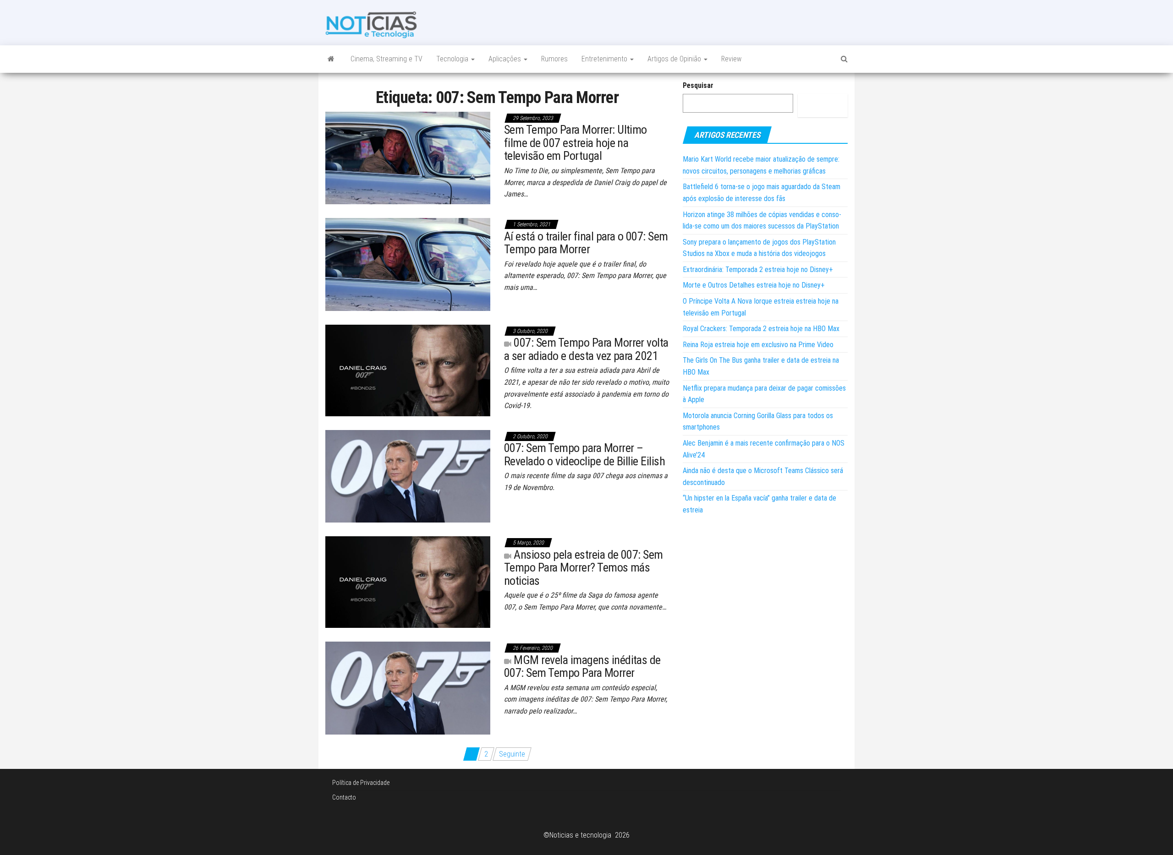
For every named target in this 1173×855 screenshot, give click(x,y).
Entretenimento (605, 58)
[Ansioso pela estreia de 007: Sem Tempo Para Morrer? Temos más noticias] (407, 581)
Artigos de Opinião (675, 58)
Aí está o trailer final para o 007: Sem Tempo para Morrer (586, 242)
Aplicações (505, 58)
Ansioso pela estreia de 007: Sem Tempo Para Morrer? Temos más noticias (583, 568)
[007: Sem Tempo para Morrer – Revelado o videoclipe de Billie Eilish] (407, 475)
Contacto (344, 797)
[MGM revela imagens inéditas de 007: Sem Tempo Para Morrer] (407, 687)
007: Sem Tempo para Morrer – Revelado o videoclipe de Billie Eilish (584, 454)
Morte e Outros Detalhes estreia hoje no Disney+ (754, 285)
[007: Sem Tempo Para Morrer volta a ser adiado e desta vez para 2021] (407, 369)
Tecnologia (453, 58)
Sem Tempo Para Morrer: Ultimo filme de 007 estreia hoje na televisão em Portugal (575, 143)
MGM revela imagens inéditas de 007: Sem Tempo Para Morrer (582, 666)
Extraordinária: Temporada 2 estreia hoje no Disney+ (758, 269)
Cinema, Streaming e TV (386, 58)
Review (731, 58)
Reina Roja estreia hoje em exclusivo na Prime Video (758, 344)
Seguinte (512, 754)
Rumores (554, 58)
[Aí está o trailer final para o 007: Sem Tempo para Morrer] (407, 264)
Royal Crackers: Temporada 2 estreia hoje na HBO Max (761, 328)
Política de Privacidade (360, 782)
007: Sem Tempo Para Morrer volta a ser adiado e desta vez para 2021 (586, 349)
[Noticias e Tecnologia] (331, 59)
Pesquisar (698, 85)
